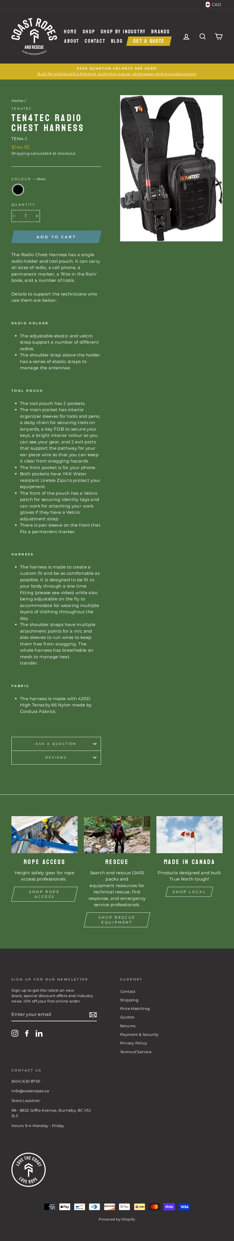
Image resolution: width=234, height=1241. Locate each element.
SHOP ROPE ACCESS (44, 894)
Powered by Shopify (117, 1219)
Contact (95, 41)
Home (70, 31)
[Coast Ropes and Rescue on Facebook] (26, 1033)
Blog (117, 41)
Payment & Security (139, 1034)
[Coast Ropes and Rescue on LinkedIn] (39, 1033)
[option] (117, 71)
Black (18, 189)
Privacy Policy (133, 1043)
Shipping (20, 153)
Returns (128, 1026)
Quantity (23, 205)
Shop (89, 31)
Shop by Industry (123, 31)
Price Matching (135, 1008)
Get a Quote (149, 41)
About (71, 41)
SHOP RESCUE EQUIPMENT (117, 919)
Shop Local (189, 892)
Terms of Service (136, 1052)
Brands (160, 31)
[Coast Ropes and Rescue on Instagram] (14, 1033)
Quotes (127, 1017)
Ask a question (56, 744)
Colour (28, 179)
